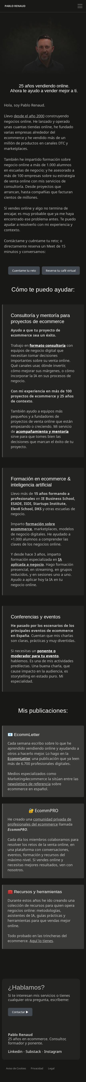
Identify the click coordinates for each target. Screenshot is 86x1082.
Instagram (53, 1051)
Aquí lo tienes (41, 940)
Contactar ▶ (20, 1012)
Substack (33, 1051)
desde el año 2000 (29, 116)
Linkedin (15, 1051)
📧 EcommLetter (24, 734)
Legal (51, 1068)
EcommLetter (19, 758)
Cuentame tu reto (24, 270)
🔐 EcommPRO (43, 810)
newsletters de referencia (29, 783)
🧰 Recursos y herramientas (35, 891)
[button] (80, 6)
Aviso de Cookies (16, 1068)
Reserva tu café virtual (61, 270)
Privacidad (37, 1068)
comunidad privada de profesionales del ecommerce (39, 822)
